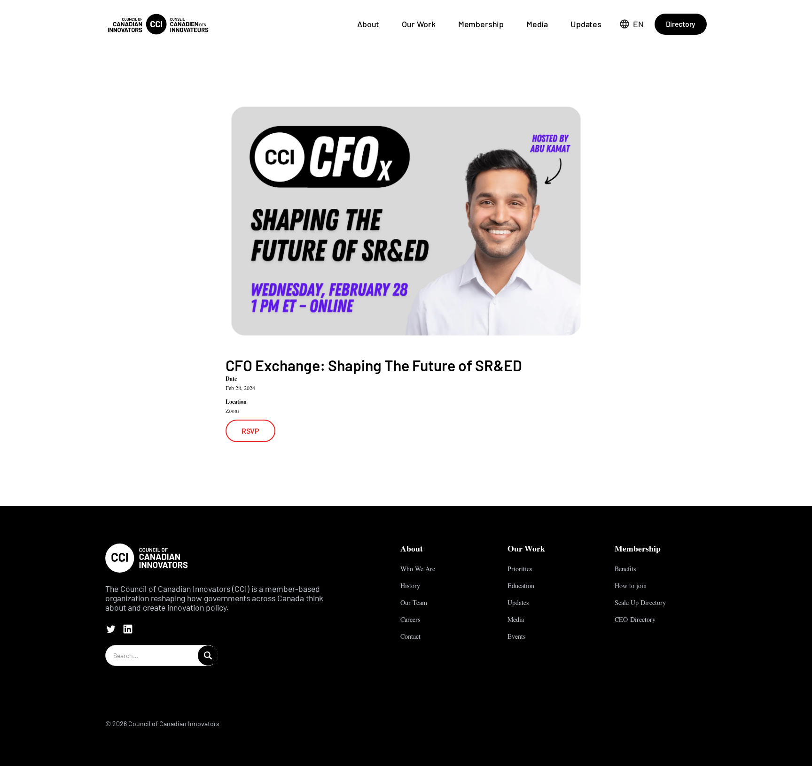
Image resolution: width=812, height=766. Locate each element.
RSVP (250, 430)
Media (537, 24)
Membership (481, 24)
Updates (585, 24)
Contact (410, 636)
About (368, 24)
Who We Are (417, 568)
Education (521, 585)
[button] (632, 24)
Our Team (413, 602)
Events (516, 636)
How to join (631, 585)
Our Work (419, 24)
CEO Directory (635, 619)
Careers (410, 619)
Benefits (625, 568)
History (410, 585)
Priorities (520, 568)
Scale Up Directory (640, 602)
